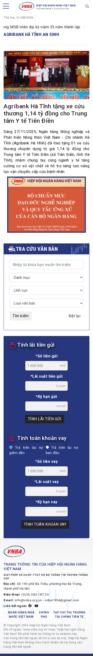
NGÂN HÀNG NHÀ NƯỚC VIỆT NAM (21, 614)
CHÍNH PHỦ (44, 614)
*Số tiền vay (46, 461)
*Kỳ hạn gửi (46, 396)
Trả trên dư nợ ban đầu (62, 450)
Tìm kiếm (21, 316)
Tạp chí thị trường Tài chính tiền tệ (69, 614)
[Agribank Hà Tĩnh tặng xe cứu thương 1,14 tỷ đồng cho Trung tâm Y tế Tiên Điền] (46, 76)
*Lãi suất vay (46, 481)
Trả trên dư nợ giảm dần (26, 450)
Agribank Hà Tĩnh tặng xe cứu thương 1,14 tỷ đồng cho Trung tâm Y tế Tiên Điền (45, 113)
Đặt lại (75, 316)
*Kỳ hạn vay (46, 502)
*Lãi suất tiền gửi (47, 376)
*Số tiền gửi (46, 356)
